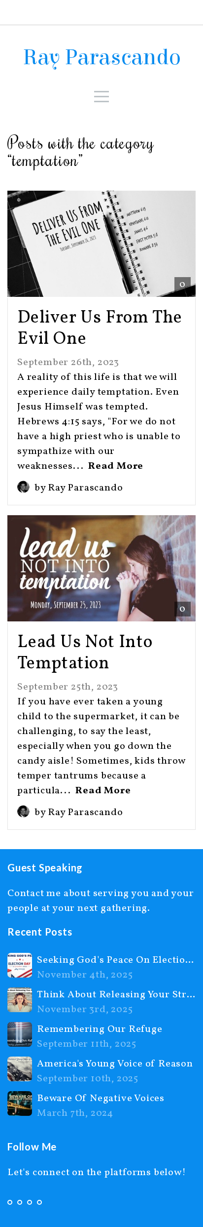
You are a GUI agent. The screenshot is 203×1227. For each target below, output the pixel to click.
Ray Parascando (102, 57)
